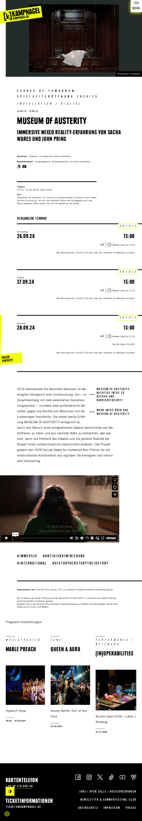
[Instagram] (89, 777)
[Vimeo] (133, 777)
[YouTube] (122, 777)
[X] (100, 777)
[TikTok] (111, 777)
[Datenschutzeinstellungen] (7, 814)
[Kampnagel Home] (21, 11)
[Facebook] (78, 777)
